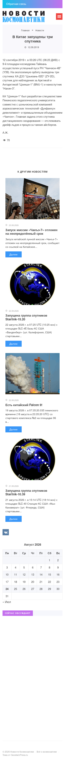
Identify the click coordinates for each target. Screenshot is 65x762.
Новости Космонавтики (30, 18)
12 (24, 574)
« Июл (7, 602)
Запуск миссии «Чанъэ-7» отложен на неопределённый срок (31, 232)
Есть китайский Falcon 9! (23, 405)
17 (7, 582)
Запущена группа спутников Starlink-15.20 (26, 317)
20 (32, 582)
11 (15, 574)
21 (41, 582)
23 (58, 582)
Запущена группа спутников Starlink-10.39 (26, 492)
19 (24, 582)
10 (7, 574)
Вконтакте (6, 532)
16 (58, 574)
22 (49, 582)
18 (15, 582)
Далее (13, 254)
